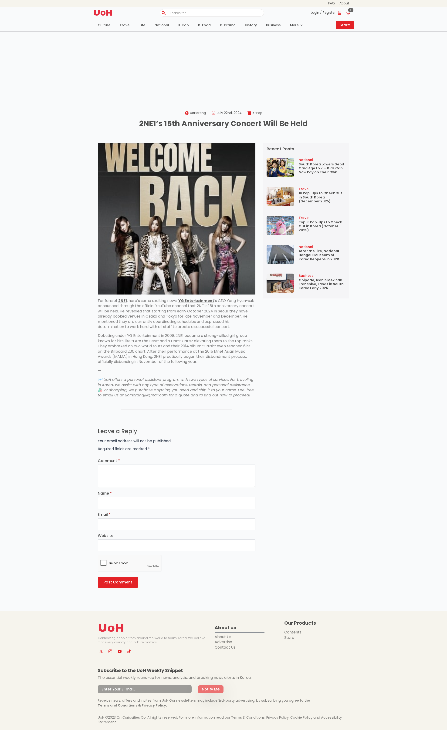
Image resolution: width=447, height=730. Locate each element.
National (162, 25)
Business (273, 25)
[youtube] (119, 651)
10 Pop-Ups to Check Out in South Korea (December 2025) (320, 197)
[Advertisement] (223, 66)
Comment (109, 461)
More (294, 25)
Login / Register (323, 12)
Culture (104, 25)
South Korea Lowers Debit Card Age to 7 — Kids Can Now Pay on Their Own (321, 168)
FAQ (331, 3)
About (344, 3)
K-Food (204, 25)
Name (105, 493)
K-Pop (183, 25)
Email (104, 514)
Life (142, 25)
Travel (125, 25)
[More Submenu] (303, 25)
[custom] (129, 651)
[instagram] (110, 651)
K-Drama (228, 25)
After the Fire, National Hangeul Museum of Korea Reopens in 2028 (319, 255)
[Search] (163, 13)
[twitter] (101, 651)
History (251, 25)
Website (105, 536)
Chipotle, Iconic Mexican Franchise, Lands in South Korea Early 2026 (321, 284)
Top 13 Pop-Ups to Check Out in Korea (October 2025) (320, 226)
